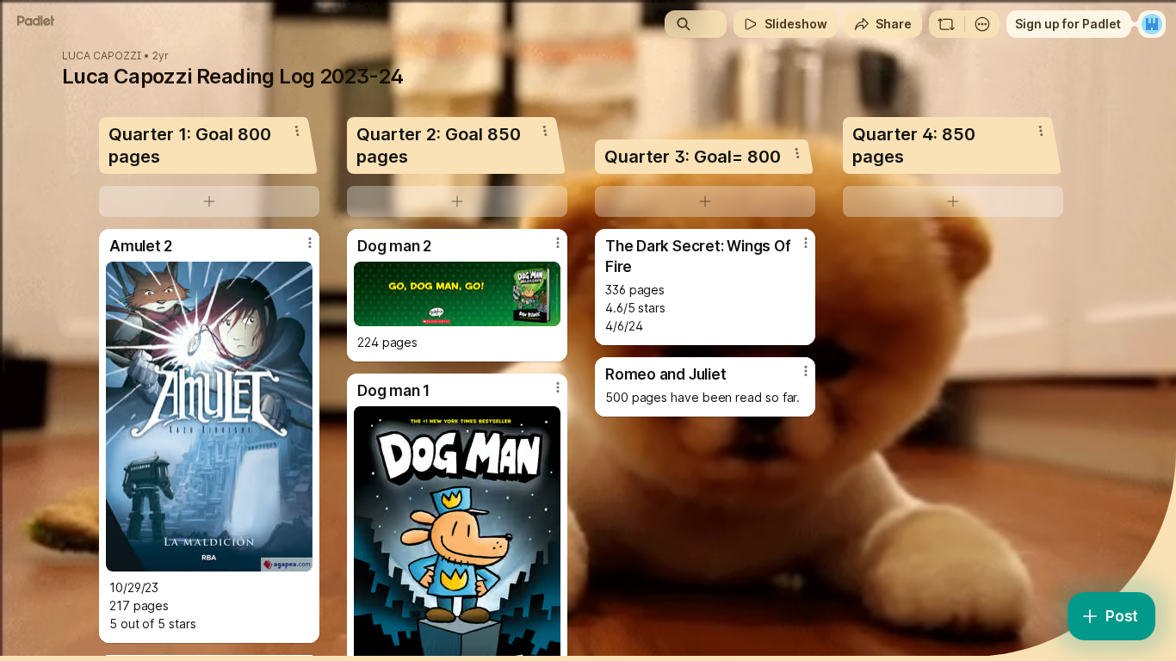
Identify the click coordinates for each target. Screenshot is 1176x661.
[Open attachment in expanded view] (209, 416)
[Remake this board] (946, 24)
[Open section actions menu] (297, 131)
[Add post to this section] (209, 201)
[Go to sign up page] (1152, 24)
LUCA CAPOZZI (101, 56)
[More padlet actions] (982, 24)
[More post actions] (309, 243)
